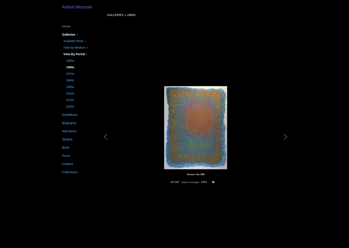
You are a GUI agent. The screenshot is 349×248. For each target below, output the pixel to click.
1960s (70, 67)
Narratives (69, 131)
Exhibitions (69, 115)
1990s (70, 87)
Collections (70, 172)
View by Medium (74, 47)
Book (65, 147)
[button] (106, 139)
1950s (70, 60)
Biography (69, 123)
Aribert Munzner (77, 7)
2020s (70, 106)
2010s (70, 100)
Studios (67, 139)
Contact (67, 164)
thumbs (213, 182)
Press (66, 156)
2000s (70, 93)
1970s (70, 73)
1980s (70, 80)
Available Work (73, 41)
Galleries (68, 34)
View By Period (74, 54)
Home (66, 26)
